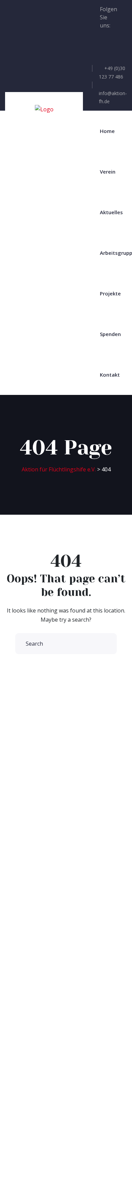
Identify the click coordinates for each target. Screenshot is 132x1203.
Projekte (110, 293)
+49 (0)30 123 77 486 (112, 72)
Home (107, 131)
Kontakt (110, 374)
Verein (107, 171)
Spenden (110, 334)
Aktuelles (111, 212)
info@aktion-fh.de (113, 97)
